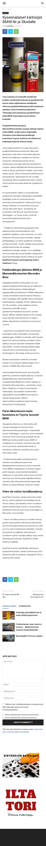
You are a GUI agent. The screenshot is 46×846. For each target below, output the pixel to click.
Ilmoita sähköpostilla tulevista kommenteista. (22, 715)
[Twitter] (10, 31)
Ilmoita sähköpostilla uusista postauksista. (21, 718)
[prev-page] (4, 647)
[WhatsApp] (16, 31)
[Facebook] (4, 31)
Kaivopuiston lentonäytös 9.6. (37, 595)
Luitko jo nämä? (9, 606)
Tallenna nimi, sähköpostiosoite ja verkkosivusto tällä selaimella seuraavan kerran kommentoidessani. (22, 707)
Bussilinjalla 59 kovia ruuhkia (29, 636)
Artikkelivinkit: (25, 606)
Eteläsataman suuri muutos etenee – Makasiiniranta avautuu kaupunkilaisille (29, 627)
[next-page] (7, 647)
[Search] (42, 3)
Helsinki (10, 9)
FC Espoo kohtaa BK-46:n (11, 595)
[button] (4, 3)
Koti (3, 9)
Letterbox (10, 26)
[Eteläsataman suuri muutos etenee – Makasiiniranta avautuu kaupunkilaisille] (8, 627)
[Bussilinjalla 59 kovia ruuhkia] (8, 638)
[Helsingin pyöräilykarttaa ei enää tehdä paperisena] (8, 615)
